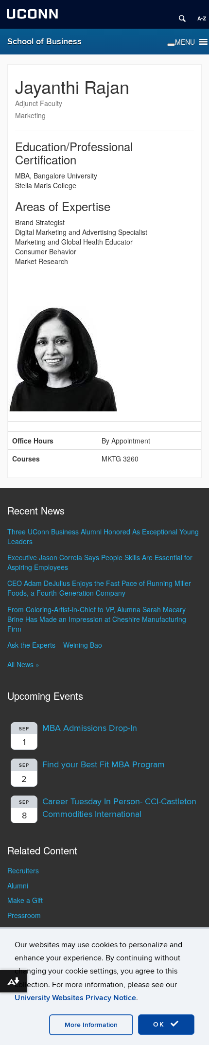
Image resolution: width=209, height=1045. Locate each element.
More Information (91, 1025)
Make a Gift (25, 900)
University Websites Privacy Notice (75, 998)
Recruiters (23, 870)
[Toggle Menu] (171, 44)
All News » (23, 664)
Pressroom (24, 915)
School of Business (44, 41)
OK (160, 1024)
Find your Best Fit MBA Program (103, 765)
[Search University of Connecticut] (179, 14)
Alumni (17, 885)
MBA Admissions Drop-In (89, 728)
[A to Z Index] (198, 14)
